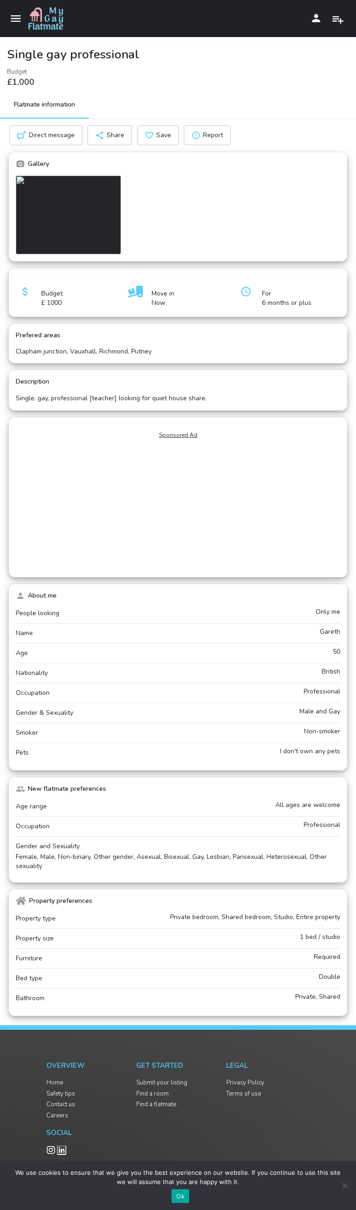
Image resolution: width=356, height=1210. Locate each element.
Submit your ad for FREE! (339, 18)
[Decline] (344, 1185)
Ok (180, 1196)
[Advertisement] (178, 507)
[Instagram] (51, 1150)
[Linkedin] (61, 1150)
